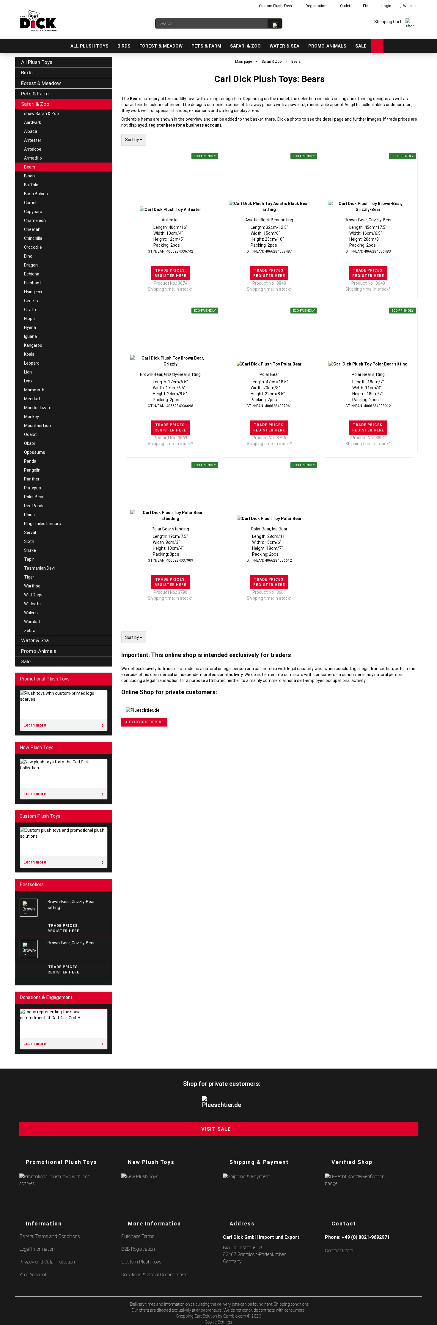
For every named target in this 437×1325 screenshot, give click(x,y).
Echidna (31, 274)
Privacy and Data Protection (47, 1262)
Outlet (344, 6)
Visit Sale (216, 1129)
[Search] (275, 23)
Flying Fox (33, 291)
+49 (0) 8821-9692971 (366, 1237)
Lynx (28, 381)
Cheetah (32, 229)
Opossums (34, 452)
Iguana (30, 336)
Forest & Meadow (161, 46)
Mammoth (34, 389)
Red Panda (34, 505)
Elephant (32, 283)
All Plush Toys (89, 46)
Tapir (29, 559)
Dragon (31, 265)
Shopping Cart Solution (196, 1316)
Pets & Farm (206, 46)
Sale (361, 46)
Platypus (32, 488)
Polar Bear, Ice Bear (269, 529)
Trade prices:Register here (170, 273)
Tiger (29, 577)
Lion (28, 372)
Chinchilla (33, 238)
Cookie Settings (218, 1322)
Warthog (32, 586)
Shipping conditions (291, 1304)
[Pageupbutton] (425, 1317)
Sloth (29, 541)
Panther (32, 479)
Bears (29, 167)
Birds (124, 46)
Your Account (32, 1274)
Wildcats (32, 603)
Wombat (32, 621)
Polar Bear (269, 374)
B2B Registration (138, 1249)
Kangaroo (33, 345)
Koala (29, 354)
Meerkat (32, 398)
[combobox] (133, 140)
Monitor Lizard (37, 407)
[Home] (60, 46)
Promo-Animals (327, 46)
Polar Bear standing (170, 529)
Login (385, 6)
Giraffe (30, 309)
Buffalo (31, 184)
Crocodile (33, 247)
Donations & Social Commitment (154, 1274)
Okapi (29, 443)
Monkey (31, 416)
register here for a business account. (185, 125)
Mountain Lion (37, 425)
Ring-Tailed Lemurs (42, 523)
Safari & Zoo (245, 46)
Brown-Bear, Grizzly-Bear (368, 220)
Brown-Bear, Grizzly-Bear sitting (170, 374)
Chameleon (35, 220)
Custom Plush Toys (275, 6)
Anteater (170, 220)
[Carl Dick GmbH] (38, 21)
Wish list (409, 6)
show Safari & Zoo (41, 113)
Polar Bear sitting (368, 374)
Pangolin (32, 470)
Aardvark (32, 122)
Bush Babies (36, 193)
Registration (315, 6)
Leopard (32, 363)
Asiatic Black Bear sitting (269, 220)
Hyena (30, 327)
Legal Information (37, 1249)
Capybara (33, 211)
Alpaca (30, 131)
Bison (29, 176)
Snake (30, 550)
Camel (30, 202)
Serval (30, 532)
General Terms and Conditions (49, 1236)
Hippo (29, 318)
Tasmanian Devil (40, 568)
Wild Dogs (33, 595)
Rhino (29, 514)
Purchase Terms (137, 1236)
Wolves (31, 612)
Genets (31, 300)
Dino (28, 256)
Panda (30, 461)
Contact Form (339, 1250)
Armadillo (33, 158)
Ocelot (30, 434)
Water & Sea (284, 46)
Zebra (29, 630)
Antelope (32, 149)
